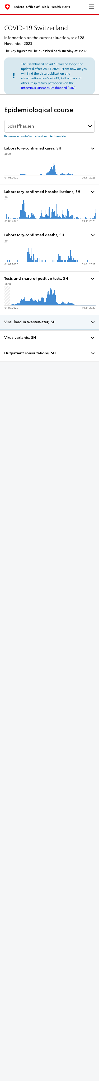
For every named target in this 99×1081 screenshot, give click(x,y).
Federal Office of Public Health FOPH (42, 7)
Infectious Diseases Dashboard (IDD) (48, 88)
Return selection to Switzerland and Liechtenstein (35, 136)
